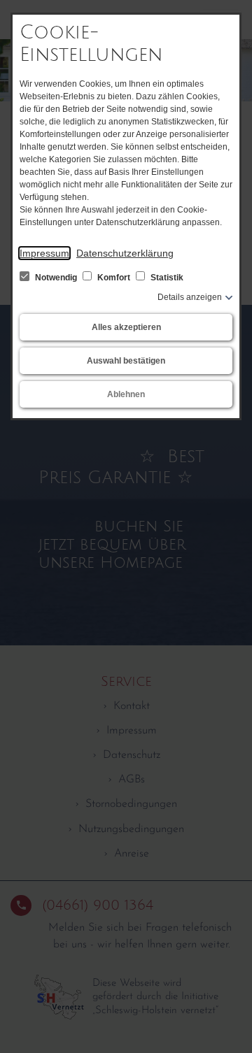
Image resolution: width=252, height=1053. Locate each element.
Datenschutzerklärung (125, 253)
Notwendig (56, 277)
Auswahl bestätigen (126, 361)
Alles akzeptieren (126, 327)
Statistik (165, 277)
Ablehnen (126, 394)
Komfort (113, 277)
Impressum (44, 253)
